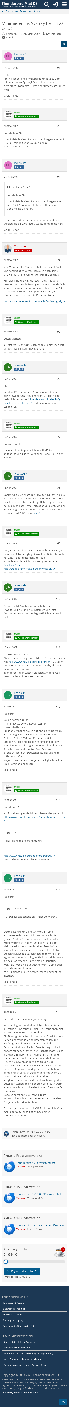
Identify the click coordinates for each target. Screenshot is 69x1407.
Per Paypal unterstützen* (22, 1271)
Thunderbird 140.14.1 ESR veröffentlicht (40, 1225)
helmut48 (11, 34)
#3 (58, 176)
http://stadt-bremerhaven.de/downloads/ (28, 568)
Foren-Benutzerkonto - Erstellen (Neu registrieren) (28, 1353)
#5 (58, 331)
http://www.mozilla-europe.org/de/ (29, 661)
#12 (58, 706)
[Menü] (64, 4)
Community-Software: (20, 1392)
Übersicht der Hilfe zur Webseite (19, 1341)
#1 (58, 67)
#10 (58, 599)
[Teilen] (64, 44)
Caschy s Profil (12, 565)
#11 (58, 647)
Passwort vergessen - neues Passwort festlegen (26, 1365)
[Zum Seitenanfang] (63, 1402)
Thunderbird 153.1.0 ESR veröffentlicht (39, 1194)
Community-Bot (20, 1132)
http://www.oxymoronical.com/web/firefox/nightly (33, 301)
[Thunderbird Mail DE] (19, 4)
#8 (58, 487)
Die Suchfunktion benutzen (16, 1347)
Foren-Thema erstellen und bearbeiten (22, 1359)
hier (35, 513)
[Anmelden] (55, 4)
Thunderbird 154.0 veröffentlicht (35, 1162)
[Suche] (46, 4)
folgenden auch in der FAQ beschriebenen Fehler (32, 401)
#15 (58, 1011)
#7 (58, 437)
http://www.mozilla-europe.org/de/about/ (28, 855)
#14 (58, 889)
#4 (58, 260)
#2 (58, 126)
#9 (58, 543)
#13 (58, 800)
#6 (58, 378)
